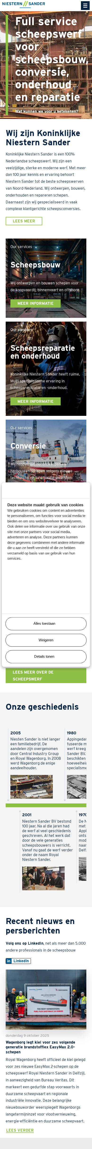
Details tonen (44, 657)
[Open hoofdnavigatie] (85, 5)
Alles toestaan (44, 624)
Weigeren (46, 640)
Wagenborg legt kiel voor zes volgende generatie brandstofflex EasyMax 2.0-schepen (40, 1047)
